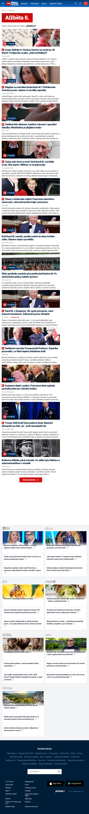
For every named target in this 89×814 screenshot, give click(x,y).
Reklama (8, 788)
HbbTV (7, 791)
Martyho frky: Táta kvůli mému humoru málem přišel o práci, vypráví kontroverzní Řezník (66, 653)
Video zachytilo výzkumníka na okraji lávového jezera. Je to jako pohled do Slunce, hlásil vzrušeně (22, 622)
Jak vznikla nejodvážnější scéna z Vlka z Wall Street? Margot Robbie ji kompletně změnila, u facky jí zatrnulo (23, 677)
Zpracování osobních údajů (32, 794)
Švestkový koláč (60, 764)
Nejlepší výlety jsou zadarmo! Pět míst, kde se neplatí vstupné (21, 706)
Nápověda (28, 799)
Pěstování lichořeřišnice (56, 760)
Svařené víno (11, 760)
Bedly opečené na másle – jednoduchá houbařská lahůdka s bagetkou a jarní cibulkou (65, 622)
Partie (73, 753)
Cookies (8, 799)
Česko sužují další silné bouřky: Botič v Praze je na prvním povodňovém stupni (22, 558)
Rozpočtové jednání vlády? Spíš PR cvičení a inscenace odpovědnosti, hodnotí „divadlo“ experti (22, 569)
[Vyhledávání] (75, 3)
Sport (44, 4)
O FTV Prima (9, 781)
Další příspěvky (29, 480)
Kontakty (28, 791)
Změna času (64, 753)
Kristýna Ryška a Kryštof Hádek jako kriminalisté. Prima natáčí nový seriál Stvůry (65, 569)
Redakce (28, 802)
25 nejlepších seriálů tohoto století (17, 652)
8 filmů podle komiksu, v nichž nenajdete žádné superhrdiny (21, 664)
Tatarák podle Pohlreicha (27, 760)
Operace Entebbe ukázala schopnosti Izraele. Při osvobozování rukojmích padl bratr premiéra (22, 611)
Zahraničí (35, 4)
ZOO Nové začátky (31, 757)
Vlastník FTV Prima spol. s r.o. (13, 802)
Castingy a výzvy (30, 788)
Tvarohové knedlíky (29, 764)
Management (29, 781)
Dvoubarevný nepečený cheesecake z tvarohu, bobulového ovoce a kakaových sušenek (64, 611)
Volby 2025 (75, 757)
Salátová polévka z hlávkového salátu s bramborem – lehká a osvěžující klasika (65, 600)
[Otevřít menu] (3, 3)
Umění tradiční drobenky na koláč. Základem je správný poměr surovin (21, 729)
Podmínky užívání (11, 794)
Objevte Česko (55, 4)
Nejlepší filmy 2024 (26, 753)
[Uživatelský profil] (80, 3)
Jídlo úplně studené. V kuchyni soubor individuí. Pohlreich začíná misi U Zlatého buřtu (64, 558)
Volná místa (9, 785)
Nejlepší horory (41, 753)
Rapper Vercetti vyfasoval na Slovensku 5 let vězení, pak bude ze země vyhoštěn (66, 664)
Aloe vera (42, 760)
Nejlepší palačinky (46, 764)
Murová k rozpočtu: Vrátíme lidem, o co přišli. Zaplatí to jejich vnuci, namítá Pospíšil (20, 546)
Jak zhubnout (12, 753)
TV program (53, 753)
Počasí (79, 753)
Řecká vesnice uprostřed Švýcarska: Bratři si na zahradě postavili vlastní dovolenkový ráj (21, 718)
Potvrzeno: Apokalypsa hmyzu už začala (19, 599)
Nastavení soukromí (31, 806)
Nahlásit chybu (10, 806)
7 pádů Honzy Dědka (61, 757)
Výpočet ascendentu (75, 760)
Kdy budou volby (16, 757)
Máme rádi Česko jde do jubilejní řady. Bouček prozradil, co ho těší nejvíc (63, 546)
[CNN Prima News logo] (12, 3)
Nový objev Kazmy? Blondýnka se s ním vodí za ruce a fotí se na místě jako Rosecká (66, 676)
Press (27, 785)
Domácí (24, 4)
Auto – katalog (46, 757)
